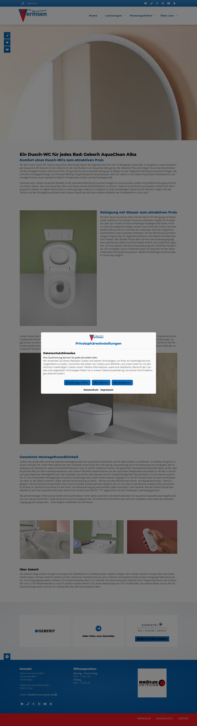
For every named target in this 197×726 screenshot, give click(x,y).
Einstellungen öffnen (77, 382)
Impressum (106, 389)
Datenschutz (91, 389)
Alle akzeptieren (122, 382)
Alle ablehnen (101, 382)
